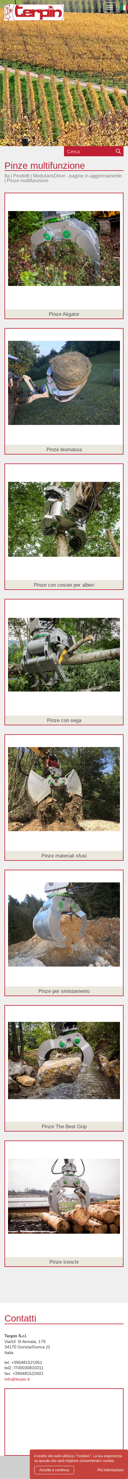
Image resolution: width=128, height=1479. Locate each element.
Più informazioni (110, 1470)
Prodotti (21, 175)
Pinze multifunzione (28, 180)
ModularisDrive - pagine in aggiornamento (77, 175)
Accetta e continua (54, 1470)
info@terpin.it (16, 1379)
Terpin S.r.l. (34, 16)
